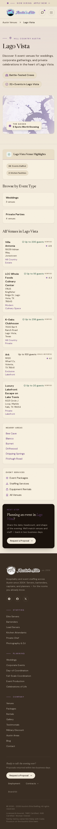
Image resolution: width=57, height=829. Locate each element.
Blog (8, 740)
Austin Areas (12, 735)
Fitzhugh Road (14, 458)
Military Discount (15, 730)
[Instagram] (9, 599)
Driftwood (12, 448)
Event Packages (19, 478)
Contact (10, 746)
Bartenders (12, 621)
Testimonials (12, 724)
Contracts (31, 783)
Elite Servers (12, 616)
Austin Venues (10, 22)
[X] (25, 599)
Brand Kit (12, 791)
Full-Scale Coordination (18, 675)
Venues (10, 703)
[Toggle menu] (51, 12)
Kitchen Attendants (16, 632)
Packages (11, 708)
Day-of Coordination (17, 670)
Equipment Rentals (20, 489)
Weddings (11, 659)
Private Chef (12, 637)
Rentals (10, 714)
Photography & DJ (16, 643)
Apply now (40, 3)
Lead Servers (13, 627)
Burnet (10, 443)
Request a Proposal (19, 540)
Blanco (10, 438)
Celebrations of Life (16, 686)
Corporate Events (15, 665)
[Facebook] (17, 599)
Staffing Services (19, 483)
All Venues (16, 495)
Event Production (15, 681)
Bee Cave (11, 433)
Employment (14, 783)
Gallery (10, 719)
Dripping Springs (15, 453)
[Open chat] (42, 12)
